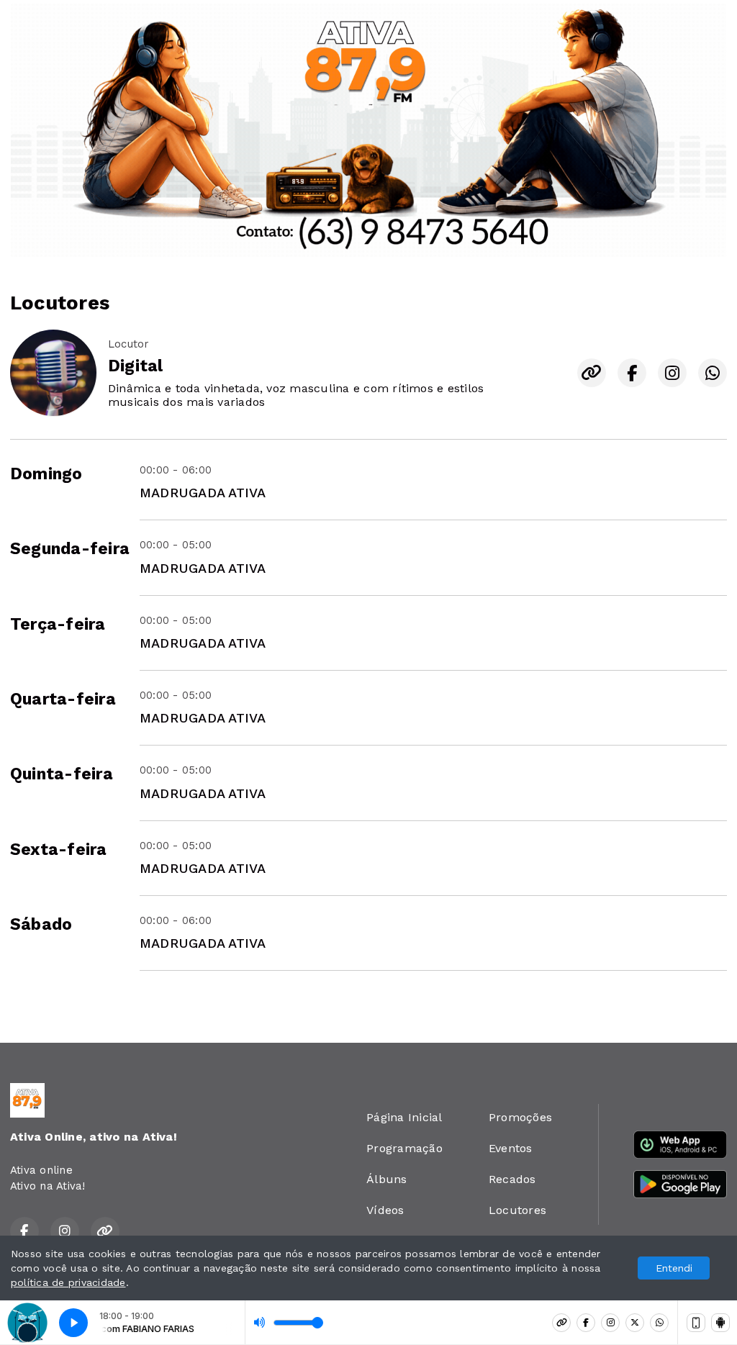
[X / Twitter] (634, 1322)
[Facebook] (586, 1322)
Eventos (511, 1148)
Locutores (517, 1210)
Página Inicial (404, 1117)
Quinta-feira (61, 774)
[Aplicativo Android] (720, 1322)
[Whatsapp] (659, 1322)
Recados (512, 1179)
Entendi (674, 1268)
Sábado (41, 924)
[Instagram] (610, 1322)
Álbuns (386, 1179)
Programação (404, 1148)
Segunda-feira (70, 548)
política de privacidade (68, 1282)
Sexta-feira (58, 849)
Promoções (520, 1117)
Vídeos (385, 1210)
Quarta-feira (63, 699)
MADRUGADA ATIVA (203, 492)
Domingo (46, 474)
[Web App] (696, 1322)
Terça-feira (58, 624)
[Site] (561, 1322)
